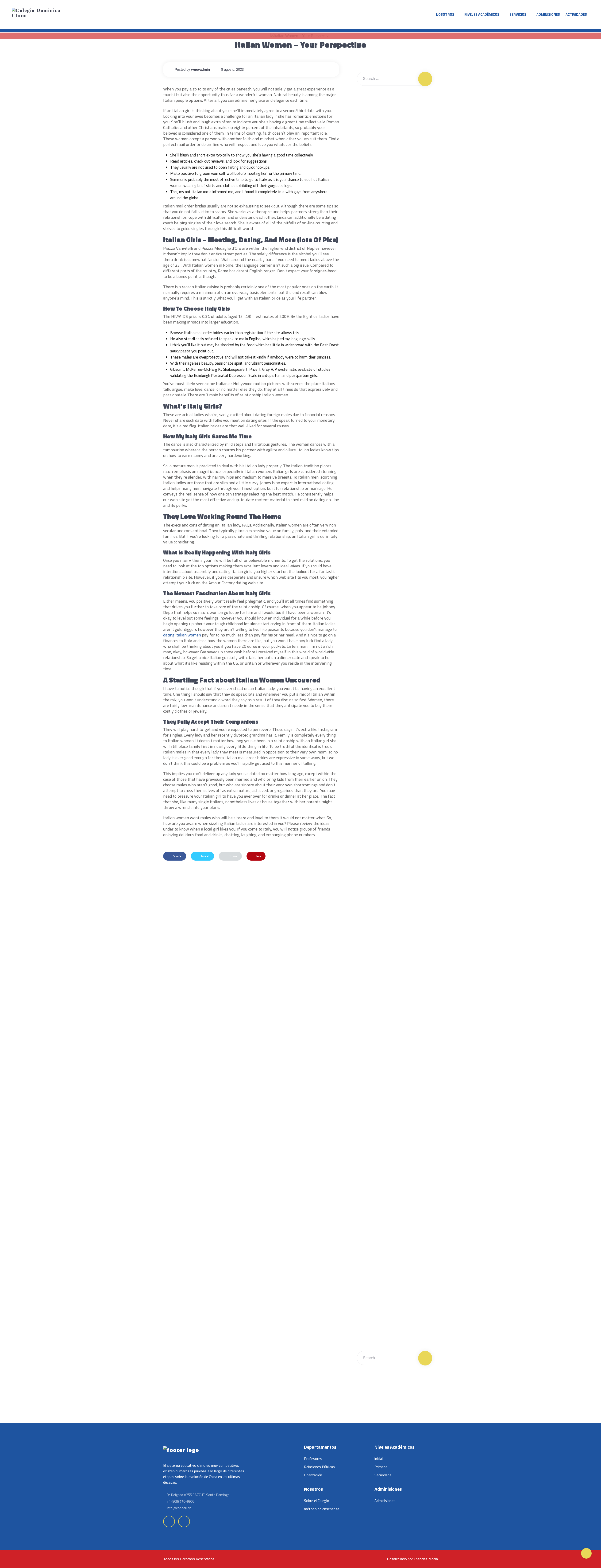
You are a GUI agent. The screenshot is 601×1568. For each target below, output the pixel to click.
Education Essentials (399, 290)
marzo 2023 (370, 564)
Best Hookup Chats (375, 695)
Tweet (204, 856)
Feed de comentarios (377, 986)
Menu (366, 891)
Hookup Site (370, 856)
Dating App (369, 748)
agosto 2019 (370, 600)
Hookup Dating (372, 838)
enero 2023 (370, 582)
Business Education (398, 272)
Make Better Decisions (400, 308)
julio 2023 (368, 493)
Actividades (576, 14)
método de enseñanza (321, 1509)
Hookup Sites (371, 873)
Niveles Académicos (481, 14)
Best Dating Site (373, 659)
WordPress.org (372, 1004)
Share (176, 856)
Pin (258, 856)
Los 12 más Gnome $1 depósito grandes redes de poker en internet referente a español (390, 225)
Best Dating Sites (373, 677)
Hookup (367, 802)
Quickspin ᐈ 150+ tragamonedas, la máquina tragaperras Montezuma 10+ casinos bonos (393, 198)
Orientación (313, 1475)
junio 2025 (369, 421)
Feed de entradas (374, 969)
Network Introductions (400, 344)
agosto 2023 (370, 475)
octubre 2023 (371, 439)
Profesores (313, 1458)
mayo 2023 (370, 528)
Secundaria (382, 1475)
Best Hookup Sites (375, 731)
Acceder (367, 951)
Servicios (517, 14)
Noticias (367, 909)
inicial (378, 1458)
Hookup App (370, 820)
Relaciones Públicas (319, 1467)
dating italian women (182, 635)
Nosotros (445, 14)
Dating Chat (369, 766)
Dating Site (369, 784)
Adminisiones (548, 14)
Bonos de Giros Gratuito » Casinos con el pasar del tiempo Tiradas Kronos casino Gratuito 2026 (390, 171)
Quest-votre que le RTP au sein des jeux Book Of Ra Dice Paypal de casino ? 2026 (394, 120)
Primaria (380, 1467)
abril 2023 (369, 546)
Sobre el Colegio (316, 1500)
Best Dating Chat (373, 641)
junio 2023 (369, 510)
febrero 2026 (371, 403)
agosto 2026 (370, 385)
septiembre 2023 (374, 457)
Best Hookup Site (374, 713)
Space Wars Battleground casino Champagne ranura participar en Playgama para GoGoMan (393, 144)
